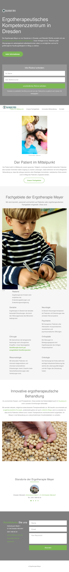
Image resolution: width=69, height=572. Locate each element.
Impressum (10, 541)
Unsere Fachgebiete (32, 109)
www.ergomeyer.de (13, 538)
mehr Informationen (12, 54)
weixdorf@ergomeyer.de (15, 535)
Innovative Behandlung (49, 109)
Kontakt (61, 109)
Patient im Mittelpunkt (17, 109)
